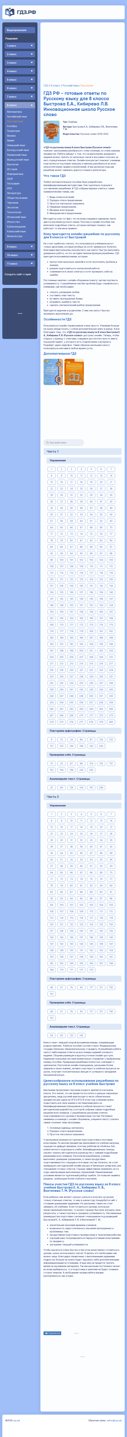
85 (51, 547)
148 (52, 605)
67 (81, 527)
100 (62, 560)
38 (71, 501)
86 (61, 547)
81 (81, 540)
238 (111, 683)
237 (101, 683)
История (12, 169)
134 (51, 592)
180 (91, 631)
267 (52, 715)
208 (91, 657)
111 (101, 566)
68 (91, 527)
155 (52, 611)
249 (81, 696)
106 (52, 566)
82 (91, 540)
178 (71, 631)
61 (91, 521)
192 (71, 644)
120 (51, 579)
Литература (14, 193)
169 (52, 624)
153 (101, 605)
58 (61, 521)
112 (111, 566)
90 (101, 547)
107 (62, 566)
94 (71, 553)
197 (52, 650)
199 (71, 650)
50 (51, 514)
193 (81, 644)
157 (71, 611)
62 (101, 521)
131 (91, 585)
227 (71, 676)
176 (52, 631)
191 (61, 644)
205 (61, 657)
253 (52, 702)
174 (101, 624)
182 (111, 631)
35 (111, 495)
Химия (10, 140)
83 (101, 540)
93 (61, 553)
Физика (11, 135)
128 (61, 585)
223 (101, 670)
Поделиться (54, 1333)
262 (71, 709)
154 (111, 605)
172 (81, 624)
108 (71, 566)
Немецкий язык (16, 145)
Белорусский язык (18, 150)
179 (81, 631)
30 (61, 495)
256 (81, 702)
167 (101, 618)
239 (52, 689)
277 (81, 722)
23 (61, 488)
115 (71, 572)
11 (81, 475)
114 (61, 572)
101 (71, 560)
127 (51, 585)
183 (51, 637)
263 (81, 709)
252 (111, 696)
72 (61, 534)
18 (81, 482)
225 (52, 676)
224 (111, 670)
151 (81, 605)
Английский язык (17, 116)
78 (51, 540)
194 (91, 644)
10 (71, 475)
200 (81, 650)
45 (71, 508)
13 (101, 475)
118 (101, 572)
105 (111, 560)
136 (71, 592)
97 (101, 553)
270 (81, 715)
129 (71, 585)
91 (111, 547)
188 (101, 637)
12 (91, 475)
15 (51, 482)
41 (101, 501)
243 (91, 689)
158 (81, 611)
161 (111, 611)
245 (111, 689)
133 (111, 585)
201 (91, 650)
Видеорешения (16, 30)
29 (51, 495)
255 (71, 702)
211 (51, 663)
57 (51, 521)
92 (51, 553)
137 (81, 592)
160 (101, 611)
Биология (12, 164)
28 (111, 488)
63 (111, 521)
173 (91, 624)
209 (101, 657)
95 (81, 553)
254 (61, 702)
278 (91, 722)
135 (61, 592)
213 (71, 663)
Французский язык (18, 159)
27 (101, 488)
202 (101, 650)
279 (101, 722)
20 (101, 482)
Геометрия (13, 131)
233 (61, 683)
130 (81, 585)
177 (62, 631)
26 (91, 488)
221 (81, 670)
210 (111, 657)
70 (111, 527)
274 (52, 722)
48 (101, 508)
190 (52, 644)
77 (111, 534)
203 (111, 650)
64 (51, 527)
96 (91, 553)
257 (91, 702)
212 (61, 663)
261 (61, 709)
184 (62, 637)
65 (61, 527)
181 (101, 631)
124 (91, 579)
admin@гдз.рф (114, 1420)
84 (111, 540)
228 (81, 676)
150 (71, 605)
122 (71, 579)
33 (91, 495)
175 (111, 624)
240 (61, 689)
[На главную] (20, 16)
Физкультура (14, 236)
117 (91, 572)
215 (91, 663)
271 (91, 715)
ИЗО (9, 188)
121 (61, 579)
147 (111, 598)
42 (111, 501)
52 (71, 514)
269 (71, 715)
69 (101, 527)
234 (71, 683)
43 (51, 508)
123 (81, 579)
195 (101, 644)
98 (111, 553)
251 (101, 696)
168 (111, 618)
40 (91, 501)
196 (111, 644)
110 (91, 566)
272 (101, 715)
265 (101, 709)
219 (61, 670)
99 (51, 560)
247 (61, 696)
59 (71, 521)
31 (71, 495)
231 (111, 676)
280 (111, 722)
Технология (14, 212)
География (13, 183)
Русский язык (15, 121)
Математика (14, 112)
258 (101, 702)
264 (91, 709)
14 (111, 475)
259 (111, 702)
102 (81, 560)
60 (81, 521)
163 (61, 618)
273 (111, 715)
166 (91, 618)
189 (111, 637)
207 (81, 657)
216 (101, 663)
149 (62, 605)
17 (71, 482)
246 (52, 696)
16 (61, 482)
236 (91, 683)
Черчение (12, 202)
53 (81, 514)
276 (71, 722)
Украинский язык (17, 155)
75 (91, 534)
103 (91, 560)
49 (111, 508)
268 (61, 715)
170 (62, 624)
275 (61, 722)
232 (51, 683)
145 (91, 598)
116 (81, 572)
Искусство (13, 222)
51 (61, 514)
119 (111, 572)
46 (81, 508)
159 (91, 611)
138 (91, 592)
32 (81, 495)
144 (81, 598)
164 (71, 618)
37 (61, 501)
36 (51, 501)
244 (101, 689)
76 (101, 534)
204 (52, 657)
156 (62, 611)
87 (71, 547)
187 (91, 637)
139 (101, 592)
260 (52, 709)
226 (62, 676)
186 (81, 637)
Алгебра (12, 126)
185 (71, 637)
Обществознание (17, 198)
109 (81, 566)
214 (81, 663)
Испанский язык (16, 217)
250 (91, 696)
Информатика (15, 174)
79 (61, 540)
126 (111, 579)
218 (51, 670)
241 (71, 689)
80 (71, 540)
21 (111, 482)
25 (81, 488)
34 (101, 495)
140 (111, 592)
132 (101, 585)
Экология (12, 207)
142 (61, 598)
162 (51, 618)
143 (71, 598)
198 (62, 650)
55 (101, 514)
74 (81, 534)
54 (91, 514)
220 (71, 670)
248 (71, 696)
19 (91, 482)
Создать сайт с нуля (18, 274)
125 (101, 579)
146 (101, 598)
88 (81, 547)
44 (61, 508)
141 (51, 598)
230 (101, 676)
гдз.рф (16, 1420)
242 (81, 689)
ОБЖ (10, 178)
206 (71, 657)
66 (71, 527)
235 (81, 683)
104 (101, 560)
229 (91, 676)
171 (71, 624)
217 (111, 663)
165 (81, 618)
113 (51, 572)
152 (91, 605)
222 (91, 670)
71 (51, 534)
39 (81, 501)
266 (111, 709)
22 (51, 488)
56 (111, 514)
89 (91, 547)
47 (91, 508)
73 (71, 534)
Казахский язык (16, 231)
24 (71, 488)
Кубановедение (16, 226)
